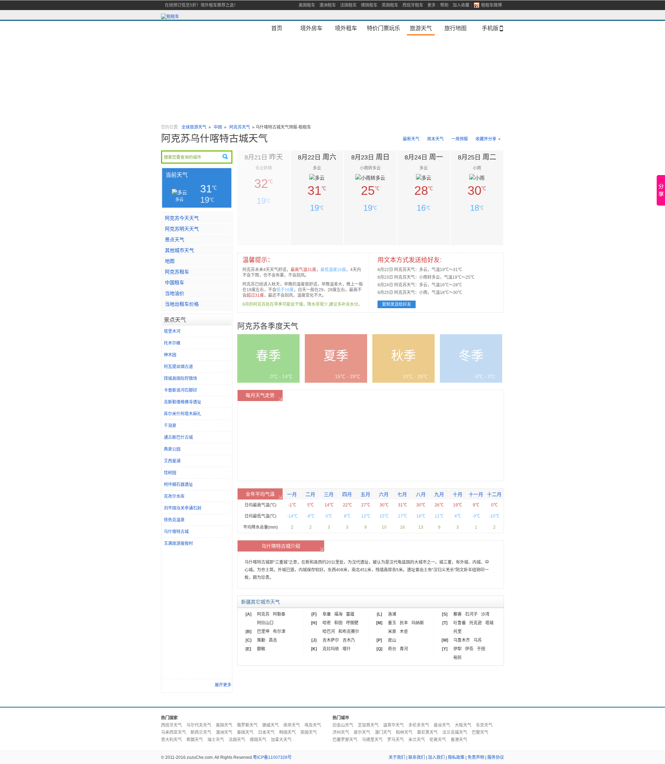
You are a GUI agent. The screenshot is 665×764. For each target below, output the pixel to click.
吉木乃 (349, 640)
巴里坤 (263, 631)
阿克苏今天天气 (182, 218)
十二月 (494, 494)
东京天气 (484, 725)
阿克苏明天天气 (182, 229)
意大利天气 (171, 739)
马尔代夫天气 (198, 725)
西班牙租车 (412, 5)
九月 (439, 494)
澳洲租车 (327, 5)
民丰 (404, 622)
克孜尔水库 (174, 496)
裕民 (457, 657)
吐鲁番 (459, 622)
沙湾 (485, 614)
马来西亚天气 (173, 732)
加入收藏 (461, 5)
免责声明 (476, 757)
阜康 (326, 614)
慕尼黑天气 (427, 732)
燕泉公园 (172, 449)
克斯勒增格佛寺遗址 (182, 402)
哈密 (326, 622)
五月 (365, 494)
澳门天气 (383, 732)
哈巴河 (328, 631)
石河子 (471, 614)
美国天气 (224, 725)
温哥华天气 (393, 725)
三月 (329, 494)
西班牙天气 (171, 725)
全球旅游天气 (193, 127)
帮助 (444, 5)
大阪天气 (463, 725)
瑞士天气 (215, 739)
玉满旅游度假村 (178, 543)
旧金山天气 (342, 725)
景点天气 (174, 239)
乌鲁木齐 (461, 640)
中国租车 (174, 282)
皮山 (392, 640)
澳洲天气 (224, 732)
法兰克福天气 (454, 732)
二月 (310, 494)
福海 (338, 614)
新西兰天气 (200, 732)
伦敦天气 (437, 739)
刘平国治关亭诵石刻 (182, 508)
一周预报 (459, 139)
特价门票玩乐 (383, 28)
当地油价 (174, 293)
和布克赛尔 (348, 631)
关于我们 (397, 757)
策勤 (261, 640)
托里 (457, 631)
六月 (384, 494)
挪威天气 (270, 725)
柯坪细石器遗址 (178, 484)
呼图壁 (352, 622)
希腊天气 (194, 739)
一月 (292, 494)
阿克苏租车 (177, 272)
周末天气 (435, 139)
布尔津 (279, 631)
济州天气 (340, 732)
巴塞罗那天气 (344, 739)
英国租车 (390, 5)
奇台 (392, 648)
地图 (170, 261)
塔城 (489, 622)
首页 (276, 28)
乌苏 (477, 640)
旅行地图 (455, 28)
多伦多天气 (418, 725)
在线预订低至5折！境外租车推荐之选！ (201, 5)
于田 (481, 648)
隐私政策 (456, 757)
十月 (457, 494)
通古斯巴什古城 (178, 437)
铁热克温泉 (174, 520)
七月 (402, 494)
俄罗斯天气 (247, 725)
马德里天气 (372, 739)
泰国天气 (245, 732)
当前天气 (177, 175)
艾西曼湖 (172, 461)
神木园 (170, 355)
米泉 (392, 631)
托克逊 (475, 622)
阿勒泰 (279, 614)
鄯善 (457, 614)
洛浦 (392, 614)
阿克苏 (263, 614)
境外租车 (346, 28)
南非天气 (291, 725)
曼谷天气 (442, 725)
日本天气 (266, 732)
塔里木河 (172, 331)
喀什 (347, 648)
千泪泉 (170, 425)
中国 (218, 127)
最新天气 (411, 139)
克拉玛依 (330, 648)
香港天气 (459, 739)
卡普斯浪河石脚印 (180, 390)
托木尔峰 (172, 343)
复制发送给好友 (396, 304)
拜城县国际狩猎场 (180, 378)
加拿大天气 (281, 739)
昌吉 (273, 640)
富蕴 (350, 614)
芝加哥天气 (368, 725)
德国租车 (369, 5)
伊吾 (469, 648)
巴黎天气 (480, 732)
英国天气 (308, 732)
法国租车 (348, 5)
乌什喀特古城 (176, 531)
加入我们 (436, 757)
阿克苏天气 (239, 127)
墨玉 (392, 622)
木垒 (404, 631)
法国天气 (237, 739)
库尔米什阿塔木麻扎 (182, 413)
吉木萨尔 (330, 640)
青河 (404, 648)
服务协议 (495, 757)
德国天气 (258, 739)
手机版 (490, 28)
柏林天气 (404, 732)
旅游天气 (421, 28)
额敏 (261, 648)
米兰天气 (416, 739)
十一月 (476, 494)
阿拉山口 (265, 622)
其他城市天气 (179, 250)
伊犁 (457, 648)
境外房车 (311, 28)
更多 (431, 5)
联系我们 (416, 757)
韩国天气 (287, 732)
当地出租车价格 (182, 304)
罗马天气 (395, 739)
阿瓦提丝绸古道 (178, 366)
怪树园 (170, 472)
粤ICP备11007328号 (272, 757)
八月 (421, 494)
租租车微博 (491, 5)
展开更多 (223, 685)
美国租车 (307, 5)
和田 (338, 622)
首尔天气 (362, 732)
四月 (347, 494)
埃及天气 (312, 725)
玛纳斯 (417, 622)
